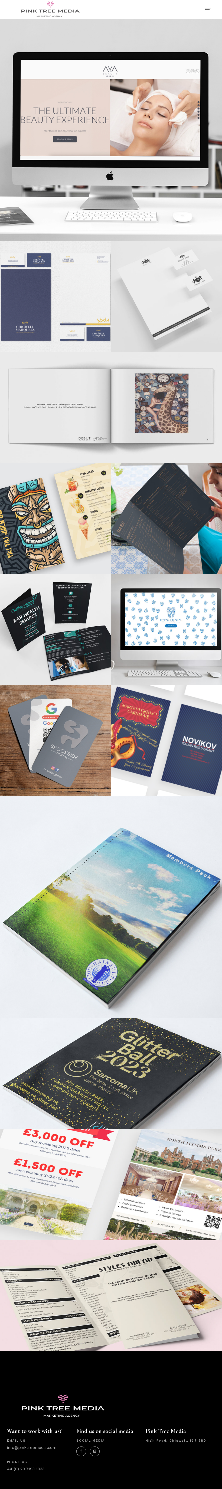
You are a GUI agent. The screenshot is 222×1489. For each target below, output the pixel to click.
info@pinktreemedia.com (31, 1447)
